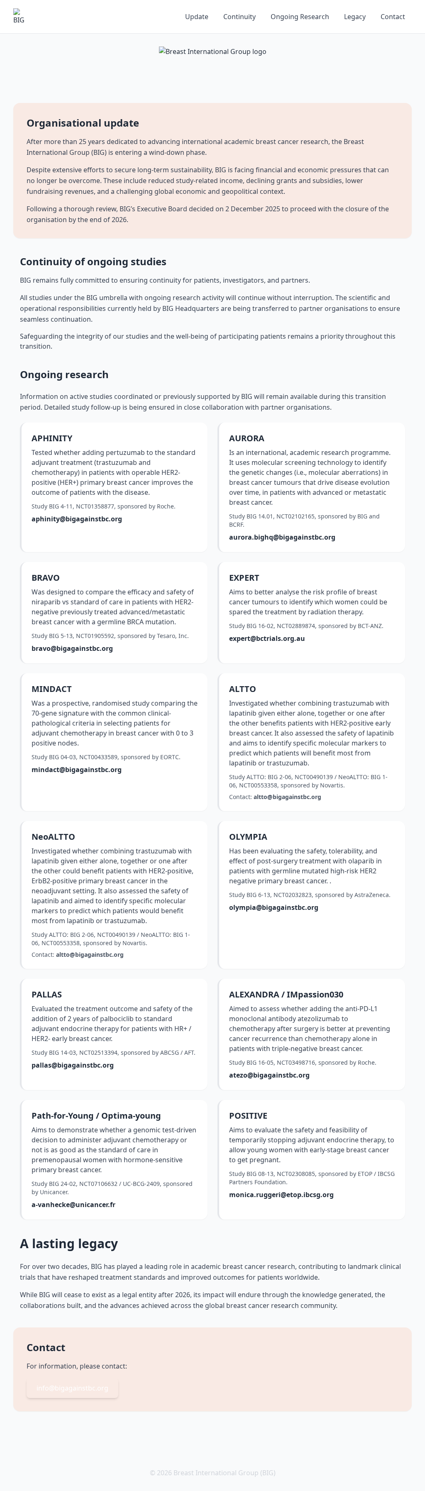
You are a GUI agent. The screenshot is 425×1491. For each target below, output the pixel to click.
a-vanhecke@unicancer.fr (73, 1204)
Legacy (355, 16)
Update (196, 16)
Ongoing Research (300, 16)
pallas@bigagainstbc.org (73, 1065)
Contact (393, 16)
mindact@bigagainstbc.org (77, 769)
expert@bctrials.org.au (267, 638)
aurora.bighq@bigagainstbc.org (282, 537)
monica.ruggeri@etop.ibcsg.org (281, 1194)
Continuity (239, 16)
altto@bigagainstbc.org (287, 797)
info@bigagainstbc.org (72, 1388)
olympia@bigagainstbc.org (273, 907)
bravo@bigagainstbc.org (72, 648)
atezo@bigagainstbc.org (269, 1075)
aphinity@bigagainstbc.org (77, 518)
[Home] (21, 16)
